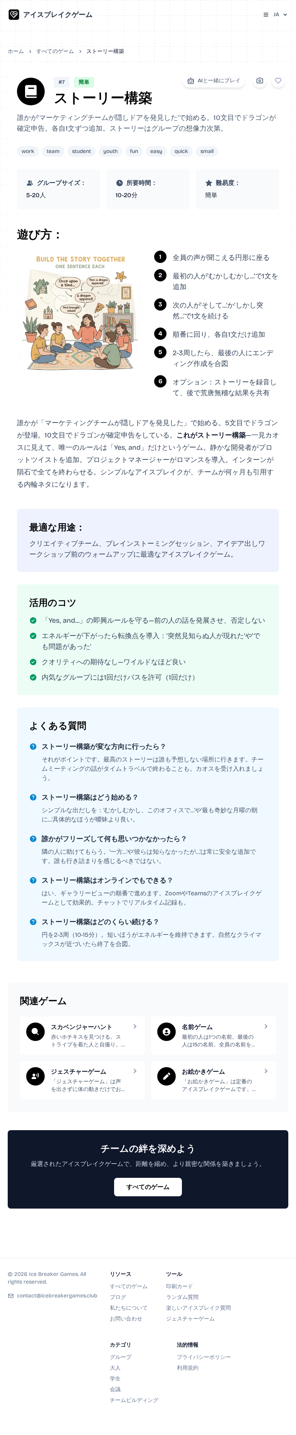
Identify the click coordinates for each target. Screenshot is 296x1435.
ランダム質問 (182, 1297)
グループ (120, 1357)
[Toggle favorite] (278, 81)
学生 (115, 1378)
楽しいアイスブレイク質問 (198, 1308)
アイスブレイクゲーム (57, 14)
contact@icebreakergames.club (57, 1295)
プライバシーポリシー (204, 1357)
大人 (115, 1368)
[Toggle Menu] (266, 15)
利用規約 (187, 1368)
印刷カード (179, 1286)
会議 (115, 1389)
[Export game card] (260, 81)
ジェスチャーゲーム (190, 1318)
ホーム (16, 51)
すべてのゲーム (55, 51)
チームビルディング (134, 1400)
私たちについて (129, 1308)
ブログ (118, 1297)
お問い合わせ (126, 1318)
